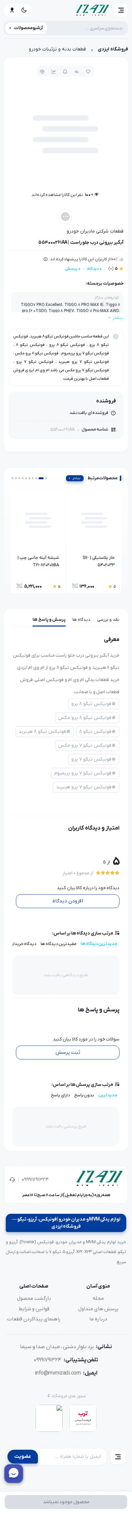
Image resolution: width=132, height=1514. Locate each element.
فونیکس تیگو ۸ (95, 731)
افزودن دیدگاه (67, 901)
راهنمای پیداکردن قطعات (34, 1319)
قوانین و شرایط (34, 1308)
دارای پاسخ (60, 1095)
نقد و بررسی (108, 619)
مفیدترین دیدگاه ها (58, 944)
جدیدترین (107, 1095)
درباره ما (98, 1319)
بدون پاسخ (84, 1095)
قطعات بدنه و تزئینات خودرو (57, 49)
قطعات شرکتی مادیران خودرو (95, 231)
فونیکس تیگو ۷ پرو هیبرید (83, 787)
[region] (66, 51)
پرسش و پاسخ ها (49, 619)
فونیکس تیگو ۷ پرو (91, 759)
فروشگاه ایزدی (113, 49)
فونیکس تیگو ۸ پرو (91, 704)
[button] (121, 10)
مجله (98, 1298)
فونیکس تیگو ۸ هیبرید (42, 731)
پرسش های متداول (98, 1308)
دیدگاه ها (81, 619)
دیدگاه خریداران (22, 944)
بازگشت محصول (34, 1298)
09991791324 (35, 1179)
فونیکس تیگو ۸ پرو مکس (84, 718)
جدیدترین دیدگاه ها (99, 944)
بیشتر (76, 478)
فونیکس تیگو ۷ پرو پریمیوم (82, 773)
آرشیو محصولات (28, 28)
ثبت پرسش (68, 1052)
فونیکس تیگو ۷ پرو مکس (84, 745)
